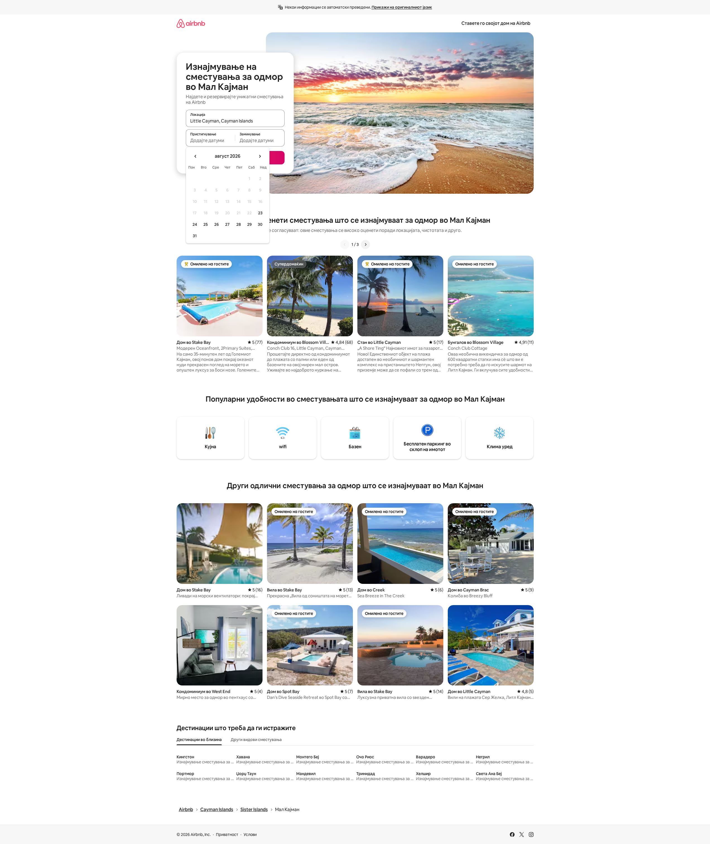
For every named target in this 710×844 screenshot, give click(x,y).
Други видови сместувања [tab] (256, 739)
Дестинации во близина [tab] (199, 739)
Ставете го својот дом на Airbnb (495, 23)
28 (238, 224)
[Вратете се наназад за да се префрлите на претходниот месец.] (195, 156)
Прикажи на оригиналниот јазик (402, 7)
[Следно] (365, 244)
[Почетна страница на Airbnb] (191, 23)
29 (249, 224)
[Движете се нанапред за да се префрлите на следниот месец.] (259, 156)
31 (195, 235)
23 (260, 212)
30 (260, 224)
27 (227, 224)
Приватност (227, 834)
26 (216, 224)
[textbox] (210, 140)
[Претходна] (344, 244)
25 (205, 224)
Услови (250, 834)
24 (194, 224)
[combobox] (235, 121)
